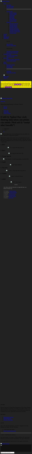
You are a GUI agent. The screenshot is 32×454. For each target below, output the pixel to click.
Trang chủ (6, 110)
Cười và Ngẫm (7, 113)
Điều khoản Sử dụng (8, 417)
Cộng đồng (6, 112)
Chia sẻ (5, 106)
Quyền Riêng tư (7, 418)
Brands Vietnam (12, 191)
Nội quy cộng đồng (8, 420)
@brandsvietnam (13, 192)
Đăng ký (6, 78)
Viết (2, 80)
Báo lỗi (5, 108)
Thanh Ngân (3, 101)
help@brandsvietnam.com (10, 431)
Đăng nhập (6, 76)
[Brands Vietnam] (5, 1)
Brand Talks (10, 197)
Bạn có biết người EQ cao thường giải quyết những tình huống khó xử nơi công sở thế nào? (15, 83)
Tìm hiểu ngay (18, 84)
